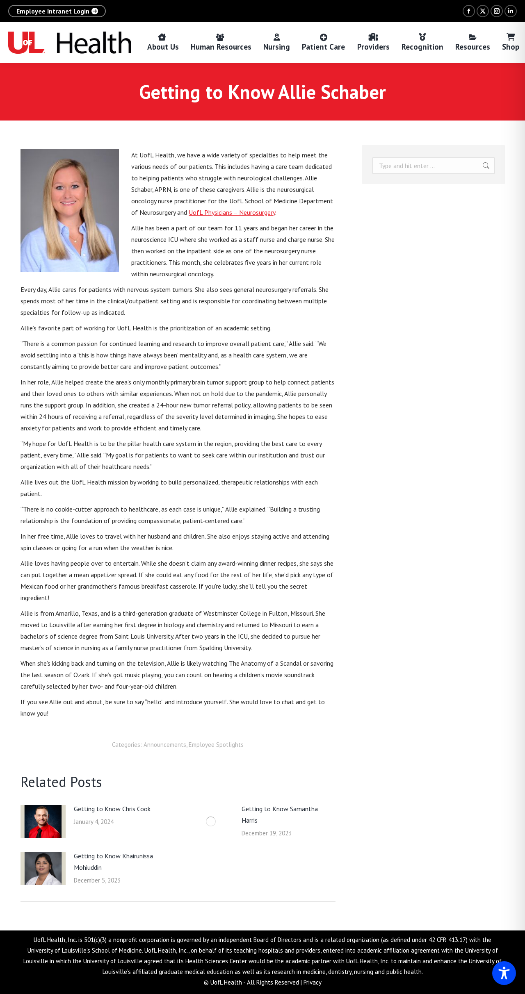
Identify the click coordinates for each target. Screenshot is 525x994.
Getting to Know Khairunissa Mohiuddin (113, 861)
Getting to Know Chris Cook (112, 809)
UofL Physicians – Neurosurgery (232, 212)
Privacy (313, 982)
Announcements (165, 744)
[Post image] (43, 821)
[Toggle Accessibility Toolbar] (504, 973)
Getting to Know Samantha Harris (280, 814)
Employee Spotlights (216, 744)
